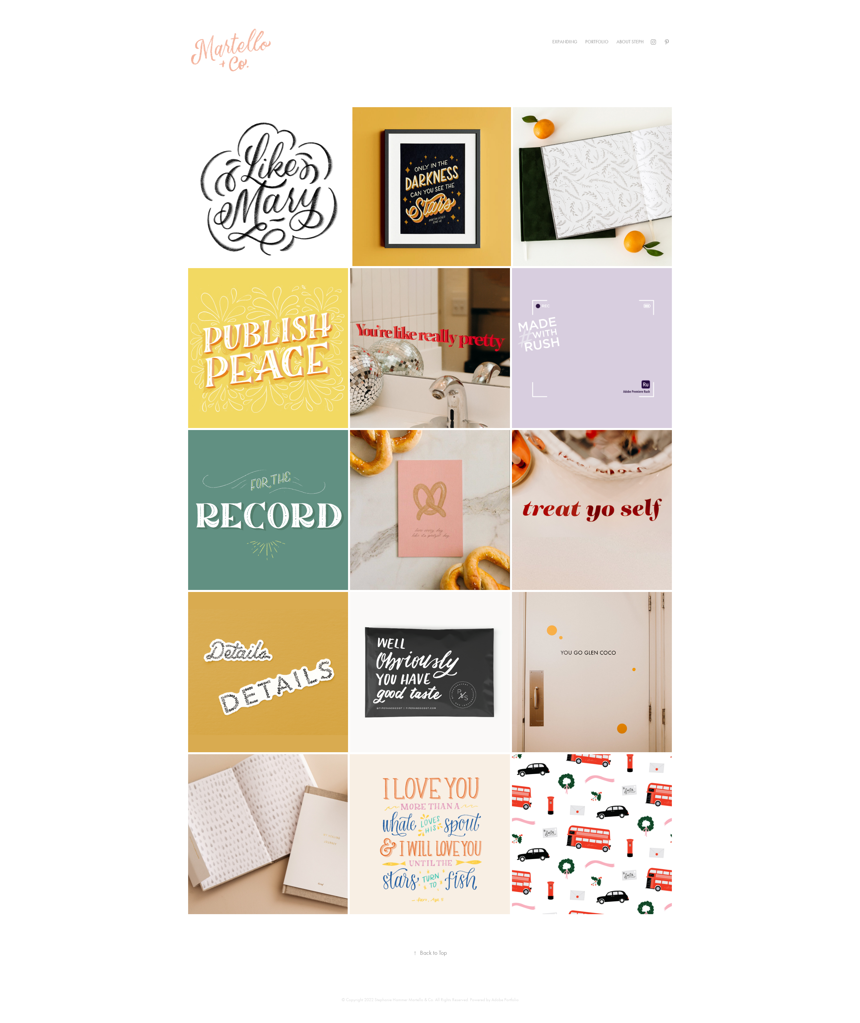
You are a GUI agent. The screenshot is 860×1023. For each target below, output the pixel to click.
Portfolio (596, 42)
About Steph (630, 42)
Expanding (564, 42)
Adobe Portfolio (505, 999)
